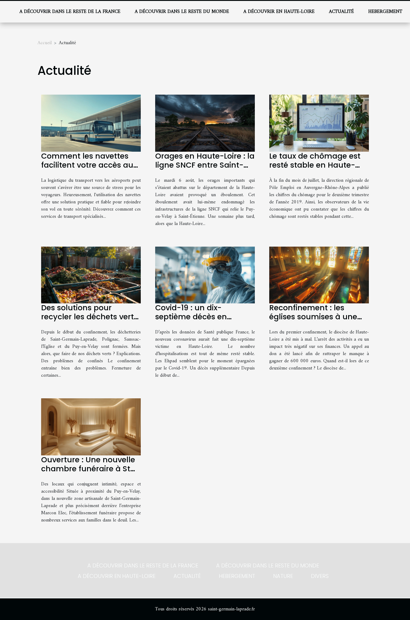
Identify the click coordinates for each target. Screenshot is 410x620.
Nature (283, 576)
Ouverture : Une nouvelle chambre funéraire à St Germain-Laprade (88, 468)
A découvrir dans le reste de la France (70, 12)
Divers (320, 576)
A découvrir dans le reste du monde (182, 12)
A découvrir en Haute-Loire (279, 12)
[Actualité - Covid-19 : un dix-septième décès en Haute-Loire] (205, 275)
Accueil (45, 43)
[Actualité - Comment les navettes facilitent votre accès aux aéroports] (91, 123)
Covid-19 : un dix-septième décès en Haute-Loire (191, 316)
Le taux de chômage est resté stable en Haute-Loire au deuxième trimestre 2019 (314, 169)
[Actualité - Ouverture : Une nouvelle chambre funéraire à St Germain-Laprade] (91, 427)
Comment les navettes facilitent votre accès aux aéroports (89, 165)
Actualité (341, 12)
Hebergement (385, 12)
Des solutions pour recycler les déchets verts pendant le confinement (89, 316)
